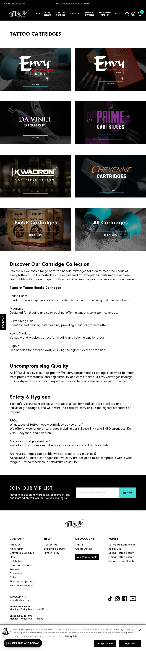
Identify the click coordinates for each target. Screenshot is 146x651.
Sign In (79, 545)
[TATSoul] (17, 14)
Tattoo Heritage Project (122, 545)
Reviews (14, 569)
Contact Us (50, 545)
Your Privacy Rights (87, 557)
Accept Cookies (105, 643)
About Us (15, 545)
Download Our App (21, 565)
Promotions (16, 573)
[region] (73, 637)
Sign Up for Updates (22, 581)
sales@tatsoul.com (20, 600)
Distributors (16, 561)
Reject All (129, 643)
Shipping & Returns (55, 549)
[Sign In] (133, 13)
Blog (12, 557)
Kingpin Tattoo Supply (121, 561)
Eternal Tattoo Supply (121, 557)
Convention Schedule (22, 553)
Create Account (84, 549)
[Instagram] (117, 598)
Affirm (13, 577)
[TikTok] (110, 598)
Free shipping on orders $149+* (73, 4)
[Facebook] (124, 598)
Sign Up (127, 492)
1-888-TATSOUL (18, 597)
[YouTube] (133, 598)
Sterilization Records (21, 585)
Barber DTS (114, 549)
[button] (23, 643)
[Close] (140, 630)
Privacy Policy (51, 553)
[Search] (127, 13)
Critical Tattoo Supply (121, 553)
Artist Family (17, 549)
